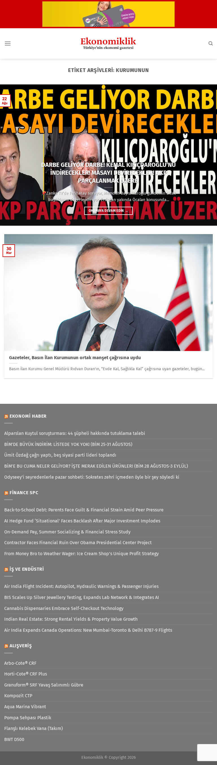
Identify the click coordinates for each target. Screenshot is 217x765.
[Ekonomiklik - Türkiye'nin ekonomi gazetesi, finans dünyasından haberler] (108, 43)
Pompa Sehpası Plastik (27, 717)
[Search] (211, 43)
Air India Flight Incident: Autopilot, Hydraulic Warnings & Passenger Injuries (81, 586)
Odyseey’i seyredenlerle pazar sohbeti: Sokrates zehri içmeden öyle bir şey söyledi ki (91, 477)
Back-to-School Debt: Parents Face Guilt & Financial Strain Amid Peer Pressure (84, 510)
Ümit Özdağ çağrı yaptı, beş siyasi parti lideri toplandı (60, 455)
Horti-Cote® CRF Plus (25, 674)
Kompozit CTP (18, 695)
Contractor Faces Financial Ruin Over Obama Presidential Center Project (78, 542)
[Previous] (11, 155)
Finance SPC (24, 492)
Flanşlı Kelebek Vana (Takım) (33, 728)
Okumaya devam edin (109, 211)
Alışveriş (21, 645)
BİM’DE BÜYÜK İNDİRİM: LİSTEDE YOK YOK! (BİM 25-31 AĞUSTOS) (68, 444)
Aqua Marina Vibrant (25, 706)
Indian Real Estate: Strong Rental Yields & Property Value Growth (71, 619)
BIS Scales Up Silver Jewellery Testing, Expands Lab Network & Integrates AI (81, 597)
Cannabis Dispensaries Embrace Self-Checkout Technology (63, 608)
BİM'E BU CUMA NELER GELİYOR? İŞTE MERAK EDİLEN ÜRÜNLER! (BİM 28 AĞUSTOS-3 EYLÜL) (96, 466)
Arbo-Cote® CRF (20, 663)
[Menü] (7, 43)
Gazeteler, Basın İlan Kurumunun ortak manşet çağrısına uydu (75, 357)
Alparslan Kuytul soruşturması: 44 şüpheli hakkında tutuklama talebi (74, 433)
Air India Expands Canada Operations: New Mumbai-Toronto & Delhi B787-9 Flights (88, 630)
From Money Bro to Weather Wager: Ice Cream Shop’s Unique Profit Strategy (81, 553)
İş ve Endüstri (27, 569)
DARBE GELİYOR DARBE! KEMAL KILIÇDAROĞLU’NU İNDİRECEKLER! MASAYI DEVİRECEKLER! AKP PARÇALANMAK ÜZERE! (108, 172)
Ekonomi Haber (28, 416)
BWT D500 (14, 739)
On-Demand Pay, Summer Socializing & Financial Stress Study (67, 532)
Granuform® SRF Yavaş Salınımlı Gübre (43, 685)
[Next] (205, 155)
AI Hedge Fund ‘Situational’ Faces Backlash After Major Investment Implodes (82, 521)
